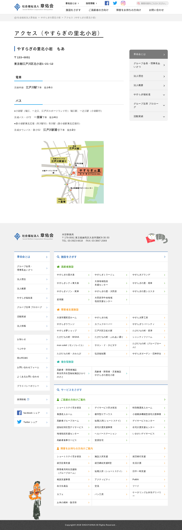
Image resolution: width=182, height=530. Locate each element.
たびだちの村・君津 (142, 330)
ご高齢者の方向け (98, 10)
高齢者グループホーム (68, 420)
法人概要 (138, 85)
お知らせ (21, 339)
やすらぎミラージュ (105, 274)
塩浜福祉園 (100, 353)
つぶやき (21, 348)
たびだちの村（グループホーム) (147, 345)
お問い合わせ (156, 10)
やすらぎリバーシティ (144, 324)
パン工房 (99, 494)
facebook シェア (31, 413)
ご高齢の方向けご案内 (73, 399)
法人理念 (138, 76)
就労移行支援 (139, 456)
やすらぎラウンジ (66, 324)
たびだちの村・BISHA (68, 337)
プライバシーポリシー (28, 386)
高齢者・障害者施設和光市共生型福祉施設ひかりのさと (71, 373)
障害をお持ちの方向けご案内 (77, 448)
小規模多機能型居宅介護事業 (147, 414)
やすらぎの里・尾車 (142, 283)
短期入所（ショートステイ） (109, 471)
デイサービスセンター (144, 420)
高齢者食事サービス (67, 440)
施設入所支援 (101, 456)
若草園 (60, 299)
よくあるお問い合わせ (28, 376)
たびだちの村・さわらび (69, 353)
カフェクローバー (103, 324)
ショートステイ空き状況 (69, 407)
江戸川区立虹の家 (103, 330)
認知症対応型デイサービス (70, 427)
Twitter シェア (30, 422)
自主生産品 (62, 486)
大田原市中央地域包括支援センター (103, 299)
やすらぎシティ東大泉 (68, 283)
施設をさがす (73, 10)
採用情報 (90, 3)
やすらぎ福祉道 (142, 94)
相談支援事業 (63, 479)
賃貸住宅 (99, 440)
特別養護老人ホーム (142, 407)
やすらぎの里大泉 (66, 274)
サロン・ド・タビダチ (106, 345)
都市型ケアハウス (103, 414)
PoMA (136, 479)
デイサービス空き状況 (106, 407)
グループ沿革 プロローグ (146, 105)
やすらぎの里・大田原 (106, 291)
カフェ (60, 494)
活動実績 (138, 116)
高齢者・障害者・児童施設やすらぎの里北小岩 (108, 373)
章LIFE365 (22, 358)
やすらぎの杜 (101, 317)
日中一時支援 (139, 471)
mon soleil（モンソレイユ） (71, 345)
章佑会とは (71, 3)
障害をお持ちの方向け (128, 10)
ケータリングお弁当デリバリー (147, 494)
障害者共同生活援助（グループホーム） (67, 471)
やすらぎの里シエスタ (144, 291)
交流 (97, 486)
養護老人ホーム (64, 414)
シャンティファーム (142, 337)
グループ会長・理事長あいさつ (147, 65)
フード (136, 486)
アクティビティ (102, 479)
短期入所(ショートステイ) (108, 420)
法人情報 (21, 326)
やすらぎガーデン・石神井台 (147, 353)
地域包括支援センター (68, 433)
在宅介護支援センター (144, 427)
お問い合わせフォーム (28, 367)
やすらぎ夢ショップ (67, 330)
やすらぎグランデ (141, 274)
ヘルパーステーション (106, 433)
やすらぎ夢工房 (140, 317)
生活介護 (137, 463)
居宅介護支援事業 (103, 427)
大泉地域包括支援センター (101, 283)
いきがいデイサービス (144, 433)
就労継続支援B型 (103, 463)
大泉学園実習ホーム (67, 317)
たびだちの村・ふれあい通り (109, 337)
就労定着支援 (63, 463)
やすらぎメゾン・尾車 (68, 291)
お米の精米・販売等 (67, 502)
